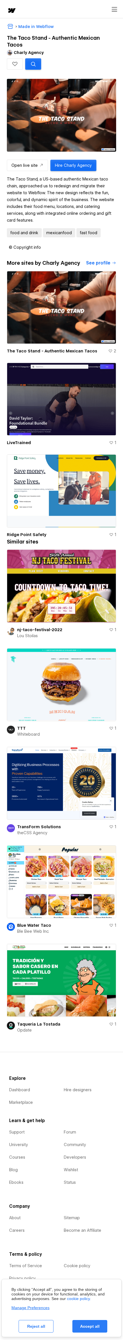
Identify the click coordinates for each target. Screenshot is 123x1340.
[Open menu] (114, 9)
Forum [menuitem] (70, 1132)
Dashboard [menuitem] (19, 1090)
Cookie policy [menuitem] (77, 1265)
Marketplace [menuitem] (21, 1102)
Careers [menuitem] (17, 1230)
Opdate (24, 1030)
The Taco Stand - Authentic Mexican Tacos (52, 351)
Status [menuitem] (70, 1182)
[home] (11, 11)
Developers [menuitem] (75, 1157)
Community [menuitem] (75, 1144)
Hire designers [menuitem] (78, 1090)
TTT (21, 728)
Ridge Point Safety (26, 534)
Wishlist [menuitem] (71, 1170)
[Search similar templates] (33, 64)
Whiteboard (28, 734)
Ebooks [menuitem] (16, 1182)
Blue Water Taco (34, 925)
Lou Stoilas (27, 635)
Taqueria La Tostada (38, 1024)
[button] (15, 64)
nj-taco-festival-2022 (39, 629)
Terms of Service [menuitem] (25, 1265)
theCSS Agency (32, 833)
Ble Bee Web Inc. (33, 931)
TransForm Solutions (39, 827)
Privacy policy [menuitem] (22, 1278)
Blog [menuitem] (13, 1170)
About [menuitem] (15, 1217)
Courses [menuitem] (17, 1157)
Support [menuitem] (17, 1132)
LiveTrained (19, 442)
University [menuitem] (18, 1144)
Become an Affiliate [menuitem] (82, 1230)
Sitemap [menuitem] (72, 1217)
